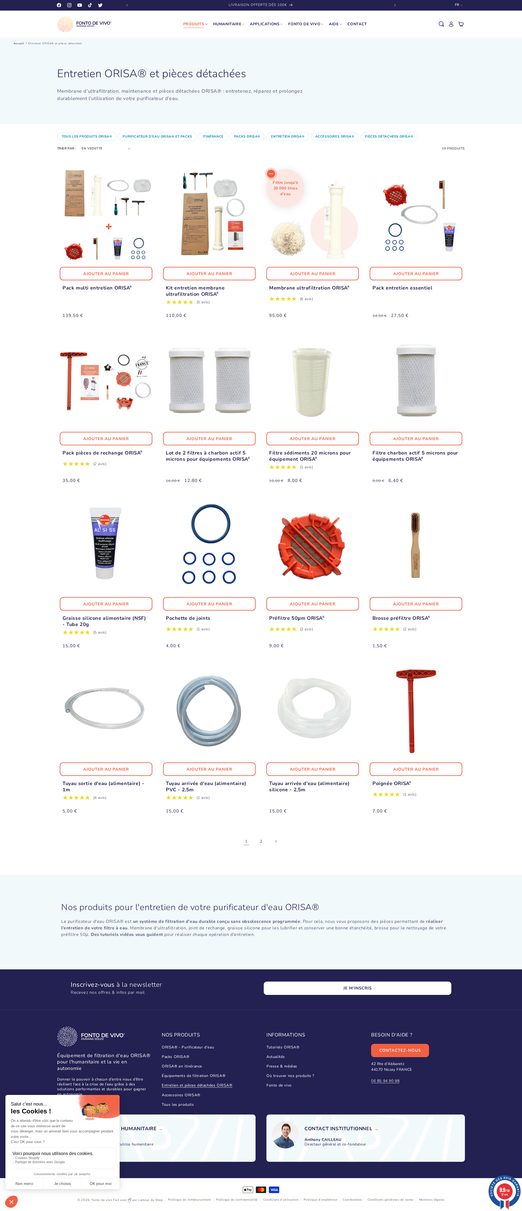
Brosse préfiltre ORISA (400, 618)
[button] (441, 24)
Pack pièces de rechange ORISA (102, 453)
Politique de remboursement (189, 1200)
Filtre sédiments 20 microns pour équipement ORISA (310, 456)
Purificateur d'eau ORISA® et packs (157, 136)
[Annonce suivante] (395, 5)
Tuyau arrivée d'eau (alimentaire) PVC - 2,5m (206, 786)
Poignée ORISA (391, 783)
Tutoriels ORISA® (283, 1047)
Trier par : (66, 148)
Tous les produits (178, 1104)
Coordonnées (352, 1200)
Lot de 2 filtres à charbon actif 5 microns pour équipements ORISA (207, 456)
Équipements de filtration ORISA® (193, 1075)
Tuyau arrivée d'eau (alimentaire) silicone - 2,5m (309, 786)
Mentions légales (432, 1200)
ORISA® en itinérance (182, 1066)
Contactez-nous (400, 1050)
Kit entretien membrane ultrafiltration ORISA (195, 291)
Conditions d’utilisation (281, 1200)
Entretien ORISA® (288, 136)
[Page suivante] (276, 841)
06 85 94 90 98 (385, 1080)
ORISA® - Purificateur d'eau (188, 1047)
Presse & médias (281, 1066)
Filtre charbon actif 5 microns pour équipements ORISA (415, 456)
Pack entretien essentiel (402, 288)
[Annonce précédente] (127, 5)
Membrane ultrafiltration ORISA (308, 288)
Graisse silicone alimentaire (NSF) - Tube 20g (104, 621)
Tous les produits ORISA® (87, 136)
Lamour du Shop (150, 1200)
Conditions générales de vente (391, 1200)
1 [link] (246, 841)
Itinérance (213, 136)
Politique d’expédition (320, 1200)
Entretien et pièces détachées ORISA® (197, 1085)
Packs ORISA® (247, 136)
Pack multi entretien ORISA (96, 288)
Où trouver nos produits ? (290, 1075)
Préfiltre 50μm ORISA (296, 618)
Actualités (275, 1056)
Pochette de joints (188, 618)
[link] (126, 1129)
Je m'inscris (357, 988)
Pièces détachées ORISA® (389, 136)
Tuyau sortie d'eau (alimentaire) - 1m (103, 786)
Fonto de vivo (279, 1085)
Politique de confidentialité (237, 1200)
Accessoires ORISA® (335, 136)
